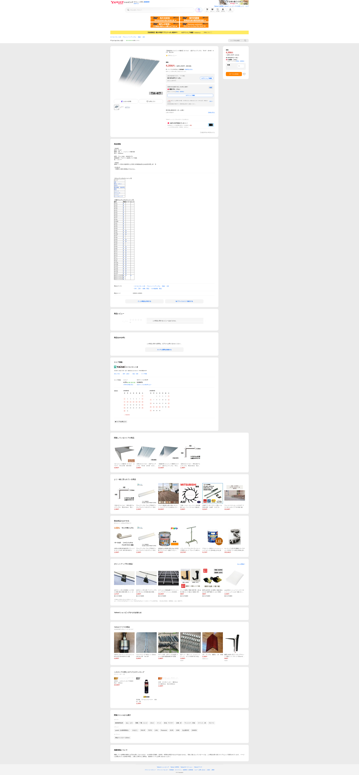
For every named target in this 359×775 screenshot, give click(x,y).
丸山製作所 (185, 730)
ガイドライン (178, 770)
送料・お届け (126, 373)
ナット (159, 723)
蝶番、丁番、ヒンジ (141, 723)
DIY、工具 (137, 288)
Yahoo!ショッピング (163, 767)
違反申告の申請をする (208, 132)
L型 (144, 37)
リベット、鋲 (202, 723)
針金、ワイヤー (168, 723)
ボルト (152, 723)
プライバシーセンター (162, 770)
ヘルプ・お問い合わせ (199, 770)
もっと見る (240, 564)
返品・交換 (135, 373)
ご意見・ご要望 (210, 770)
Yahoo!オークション (186, 767)
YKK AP (143, 730)
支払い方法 (117, 373)
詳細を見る (211, 112)
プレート (211, 723)
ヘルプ (247, 6)
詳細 (211, 101)
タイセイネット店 (115, 37)
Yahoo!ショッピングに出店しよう (234, 6)
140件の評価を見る (128, 384)
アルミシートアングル (129, 37)
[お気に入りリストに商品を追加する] (244, 74)
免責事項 (185, 770)
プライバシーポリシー (150, 770)
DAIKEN (194, 730)
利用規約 (171, 770)
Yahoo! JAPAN (218, 6)
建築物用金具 (119, 723)
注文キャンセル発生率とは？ (144, 384)
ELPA (171, 730)
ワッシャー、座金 (190, 723)
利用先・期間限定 (180, 91)
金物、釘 (179, 723)
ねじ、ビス (129, 723)
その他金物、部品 (156, 288)
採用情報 (190, 770)
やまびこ (135, 730)
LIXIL (156, 730)
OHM (177, 730)
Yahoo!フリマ (198, 767)
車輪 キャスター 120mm (122, 737)
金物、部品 (146, 288)
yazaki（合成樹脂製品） (122, 730)
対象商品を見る (189, 69)
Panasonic (164, 730)
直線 (139, 37)
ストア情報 (144, 373)
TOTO (150, 730)
